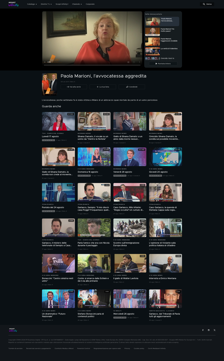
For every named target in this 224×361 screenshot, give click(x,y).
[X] (215, 330)
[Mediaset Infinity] (13, 4)
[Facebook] (203, 330)
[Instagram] (209, 330)
